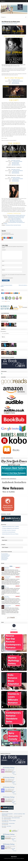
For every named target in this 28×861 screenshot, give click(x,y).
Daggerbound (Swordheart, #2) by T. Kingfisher (10, 526)
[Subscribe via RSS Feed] (2, 238)
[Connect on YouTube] (2, 239)
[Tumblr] (9, 293)
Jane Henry (7, 568)
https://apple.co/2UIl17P (15, 79)
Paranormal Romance (5, 556)
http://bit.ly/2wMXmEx (15, 83)
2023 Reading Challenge (8, 787)
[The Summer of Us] (5, 326)
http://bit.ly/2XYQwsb (15, 162)
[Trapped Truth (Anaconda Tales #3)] (15, 346)
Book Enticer (14, 856)
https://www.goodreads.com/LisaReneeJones (16, 222)
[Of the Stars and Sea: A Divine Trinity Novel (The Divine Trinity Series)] (5, 346)
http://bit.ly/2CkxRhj (15, 163)
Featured (5, 223)
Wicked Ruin (6, 567)
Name (3, 261)
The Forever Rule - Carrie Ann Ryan (8, 823)
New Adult (15, 225)
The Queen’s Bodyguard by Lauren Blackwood (10, 528)
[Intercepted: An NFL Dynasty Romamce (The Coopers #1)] (12, 326)
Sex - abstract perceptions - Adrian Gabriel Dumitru (11, 817)
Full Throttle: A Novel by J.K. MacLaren (9, 530)
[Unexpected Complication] (7, 326)
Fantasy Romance (4, 557)
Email (3, 265)
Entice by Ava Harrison (23, 285)
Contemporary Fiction (9, 225)
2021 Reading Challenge (8, 767)
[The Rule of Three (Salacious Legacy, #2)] (15, 318)
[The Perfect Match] (10, 346)
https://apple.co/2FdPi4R (15, 160)
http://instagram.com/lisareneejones (16, 221)
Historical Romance (4, 558)
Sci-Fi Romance (4, 559)
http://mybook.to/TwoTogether (18, 178)
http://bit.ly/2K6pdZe (15, 181)
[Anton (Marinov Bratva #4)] (2, 346)
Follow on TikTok (14, 632)
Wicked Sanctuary (7, 605)
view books (14, 774)
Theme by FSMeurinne (20, 858)
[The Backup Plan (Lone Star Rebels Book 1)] (5, 318)
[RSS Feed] (19, 293)
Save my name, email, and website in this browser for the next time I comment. (14, 275)
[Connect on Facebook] (4, 238)
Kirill (5, 586)
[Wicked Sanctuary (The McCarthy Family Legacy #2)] (10, 318)
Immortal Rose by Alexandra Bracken (8, 532)
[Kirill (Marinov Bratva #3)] (12, 318)
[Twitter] (3, 293)
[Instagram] (5, 293)
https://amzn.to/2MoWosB (16, 218)
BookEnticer (3, 23)
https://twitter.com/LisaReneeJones (16, 220)
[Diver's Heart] (10, 326)
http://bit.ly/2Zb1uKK (15, 82)
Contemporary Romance (5, 555)
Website (3, 269)
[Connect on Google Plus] (10, 238)
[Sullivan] (2, 326)
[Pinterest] (8, 293)
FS (5, 769)
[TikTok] (16, 293)
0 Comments (15, 23)
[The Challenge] (12, 346)
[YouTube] (6, 293)
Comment (4, 249)
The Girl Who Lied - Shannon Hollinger (9, 820)
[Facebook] (2, 293)
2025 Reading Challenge (8, 834)
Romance (19, 225)
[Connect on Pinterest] (8, 238)
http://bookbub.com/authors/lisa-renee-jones (16, 217)
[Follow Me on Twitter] (6, 238)
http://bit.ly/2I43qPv (15, 179)
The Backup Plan (7, 576)
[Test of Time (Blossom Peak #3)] (7, 318)
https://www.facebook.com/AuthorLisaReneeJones (16, 215)
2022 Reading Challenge (8, 777)
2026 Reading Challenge (8, 844)
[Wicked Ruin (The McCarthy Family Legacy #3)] (2, 318)
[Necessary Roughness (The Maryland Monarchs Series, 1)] (7, 346)
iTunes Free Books (5, 811)
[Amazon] (11, 293)
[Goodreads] (12, 293)
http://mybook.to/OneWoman (18, 81)
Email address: (3, 331)
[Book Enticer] (14, 13)
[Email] (17, 293)
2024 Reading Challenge (8, 797)
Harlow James (7, 597)
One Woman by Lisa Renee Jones (11, 22)
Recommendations (4, 553)
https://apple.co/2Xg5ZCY (15, 177)
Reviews (11, 566)
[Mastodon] (14, 293)
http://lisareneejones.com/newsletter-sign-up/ (16, 216)
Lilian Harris (7, 587)
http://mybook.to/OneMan (17, 161)
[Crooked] (15, 326)
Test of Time (6, 596)
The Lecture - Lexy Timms (6, 826)
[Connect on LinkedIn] (12, 238)
